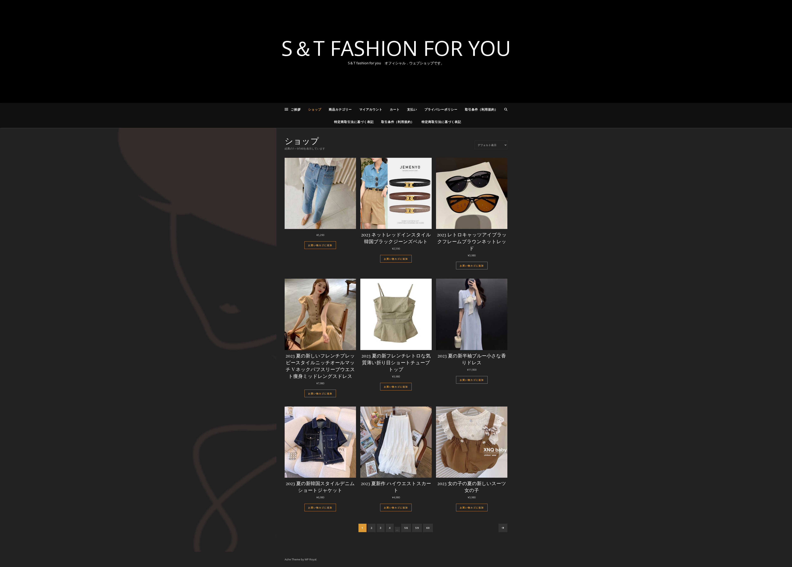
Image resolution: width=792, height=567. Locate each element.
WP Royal (310, 559)
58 (406, 528)
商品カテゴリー (340, 109)
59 (417, 528)
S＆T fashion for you (396, 48)
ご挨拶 (296, 109)
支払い (412, 109)
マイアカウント (370, 109)
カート (395, 109)
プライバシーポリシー (440, 109)
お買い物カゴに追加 (320, 245)
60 (428, 528)
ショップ (314, 109)
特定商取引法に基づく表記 (354, 122)
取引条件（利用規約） (481, 109)
